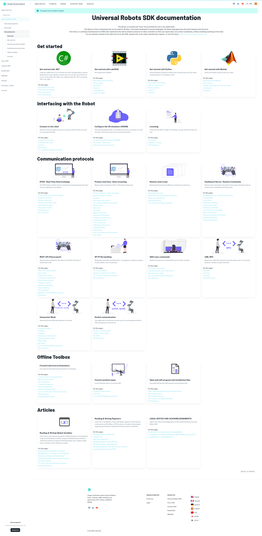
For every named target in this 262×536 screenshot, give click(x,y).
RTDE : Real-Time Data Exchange (50, 195)
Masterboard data (100, 213)
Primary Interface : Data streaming (106, 193)
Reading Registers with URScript (105, 442)
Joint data (96, 208)
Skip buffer (42, 341)
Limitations (207, 88)
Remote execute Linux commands (161, 271)
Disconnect (42, 147)
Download (97, 85)
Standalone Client (45, 275)
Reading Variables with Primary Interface (53, 458)
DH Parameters (44, 382)
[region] (15, 271)
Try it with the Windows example (50, 150)
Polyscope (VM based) (101, 143)
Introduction (97, 437)
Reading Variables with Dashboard (51, 456)
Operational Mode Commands (214, 215)
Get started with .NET (46, 87)
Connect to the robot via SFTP (104, 273)
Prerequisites (98, 83)
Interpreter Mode (44, 328)
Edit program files (155, 394)
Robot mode (97, 205)
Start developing (44, 95)
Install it (151, 90)
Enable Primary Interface (102, 196)
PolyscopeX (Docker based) (103, 145)
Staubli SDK (171, 510)
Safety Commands (210, 217)
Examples (207, 90)
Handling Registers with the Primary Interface (110, 447)
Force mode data (99, 223)
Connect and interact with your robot (217, 85)
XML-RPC (206, 271)
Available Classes (44, 466)
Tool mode (97, 235)
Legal (148, 503)
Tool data (96, 210)
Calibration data (99, 227)
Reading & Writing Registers (104, 434)
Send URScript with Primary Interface (162, 196)
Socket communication (102, 331)
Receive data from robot (47, 203)
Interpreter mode (154, 200)
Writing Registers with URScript (105, 444)
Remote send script (155, 193)
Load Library (208, 83)
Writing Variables (44, 461)
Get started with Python (157, 83)
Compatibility (98, 90)
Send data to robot (45, 205)
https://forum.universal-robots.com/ (193, 34)
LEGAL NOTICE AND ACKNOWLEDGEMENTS (165, 432)
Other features (43, 210)
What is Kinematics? (45, 379)
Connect (41, 145)
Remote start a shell (155, 273)
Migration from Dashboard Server (50, 293)
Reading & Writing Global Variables (51, 451)
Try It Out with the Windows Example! (52, 392)
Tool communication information (105, 232)
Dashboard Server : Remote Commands (218, 195)
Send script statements (47, 336)
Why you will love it (155, 85)
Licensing (151, 140)
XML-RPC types (209, 278)
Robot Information (210, 213)
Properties (42, 295)
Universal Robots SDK (174, 499)
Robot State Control (45, 280)
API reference (43, 213)
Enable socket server (101, 333)
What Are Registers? (101, 439)
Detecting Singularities (47, 389)
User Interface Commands (213, 210)
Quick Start (207, 200)
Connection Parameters (47, 278)
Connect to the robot (46, 140)
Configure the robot (45, 143)
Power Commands (210, 205)
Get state (41, 343)
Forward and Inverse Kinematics (50, 377)
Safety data (97, 230)
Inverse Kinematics (45, 387)
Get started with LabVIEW (103, 81)
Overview (206, 273)
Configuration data (100, 220)
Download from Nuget (46, 90)
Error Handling (43, 288)
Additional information (101, 225)
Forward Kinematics (45, 384)
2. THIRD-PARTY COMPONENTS (160, 437)
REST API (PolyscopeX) (47, 271)
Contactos (15, 530)
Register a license (155, 143)
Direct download (44, 92)
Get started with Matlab (212, 81)
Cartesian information (101, 215)
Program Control (44, 283)
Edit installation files (156, 396)
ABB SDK (170, 514)
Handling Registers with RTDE (104, 449)
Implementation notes (46, 397)
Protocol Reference (210, 220)
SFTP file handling (100, 271)
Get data (96, 198)
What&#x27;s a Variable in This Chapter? (53, 453)
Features (96, 88)
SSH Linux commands (156, 268)
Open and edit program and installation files (165, 391)
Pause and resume (45, 208)
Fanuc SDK (171, 503)
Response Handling (210, 203)
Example (206, 275)
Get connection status (101, 200)
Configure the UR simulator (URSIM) (106, 140)
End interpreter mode (46, 338)
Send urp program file (156, 198)
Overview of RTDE (45, 198)
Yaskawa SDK (172, 506)
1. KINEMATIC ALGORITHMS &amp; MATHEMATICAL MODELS (172, 435)
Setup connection (44, 200)
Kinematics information (102, 218)
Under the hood (99, 93)
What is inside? (153, 88)
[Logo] (89, 490)
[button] (15, 19)
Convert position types (101, 391)
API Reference (153, 145)
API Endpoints (43, 290)
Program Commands (211, 208)
